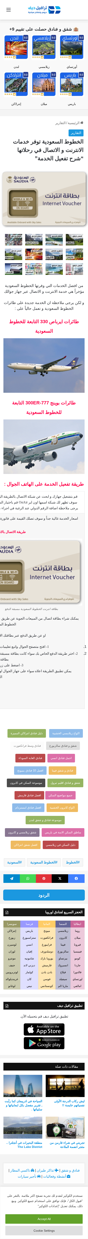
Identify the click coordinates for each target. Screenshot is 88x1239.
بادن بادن (46, 972)
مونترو (12, 958)
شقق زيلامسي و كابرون (22, 832)
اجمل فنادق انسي (61, 758)
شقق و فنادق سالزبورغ (63, 745)
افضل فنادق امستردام (28, 807)
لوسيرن (11, 944)
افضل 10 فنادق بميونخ (30, 770)
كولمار (29, 972)
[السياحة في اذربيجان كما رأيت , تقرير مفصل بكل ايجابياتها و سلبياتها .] (22, 1086)
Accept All (44, 1219)
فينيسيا (77, 951)
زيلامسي (44, 67)
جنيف (12, 965)
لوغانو (11, 986)
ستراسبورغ (29, 937)
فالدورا (77, 972)
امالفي (77, 986)
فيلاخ (63, 972)
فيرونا (77, 944)
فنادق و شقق (70, 1170)
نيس (29, 986)
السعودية (13, 862)
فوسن (46, 979)
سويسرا (12, 924)
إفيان (29, 951)
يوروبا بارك (46, 958)
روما (77, 930)
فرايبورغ (47, 944)
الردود (44, 895)
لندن (16, 67)
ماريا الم (63, 986)
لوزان (12, 951)
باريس (72, 104)
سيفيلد (63, 979)
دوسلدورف (47, 951)
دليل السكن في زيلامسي (60, 844)
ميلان (44, 104)
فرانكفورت (46, 937)
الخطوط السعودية (43, 862)
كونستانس (47, 986)
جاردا (78, 965)
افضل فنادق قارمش (29, 795)
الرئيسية (74, 123)
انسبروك (63, 965)
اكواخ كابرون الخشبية (62, 807)
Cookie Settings (44, 1230)
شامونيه (29, 958)
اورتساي (77, 979)
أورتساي (72, 67)
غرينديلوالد (12, 979)
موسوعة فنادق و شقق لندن (45, 820)
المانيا (46, 924)
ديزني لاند (29, 965)
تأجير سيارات (27, 1176)
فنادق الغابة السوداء (30, 758)
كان (29, 979)
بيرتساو (63, 958)
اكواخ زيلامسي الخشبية (66, 733)
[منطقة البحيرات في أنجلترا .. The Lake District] (22, 1128)
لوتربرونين (12, 972)
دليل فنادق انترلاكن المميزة (27, 733)
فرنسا (29, 924)
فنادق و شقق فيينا (62, 770)
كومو (77, 958)
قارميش (46, 965)
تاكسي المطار (20, 1170)
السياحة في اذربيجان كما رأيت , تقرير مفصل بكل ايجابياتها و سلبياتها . (23, 1105)
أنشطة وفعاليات (55, 1176)
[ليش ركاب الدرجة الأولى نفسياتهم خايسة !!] (65, 1086)
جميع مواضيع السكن (60, 795)
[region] (44, 1213)
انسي (29, 944)
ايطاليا (77, 924)
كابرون (63, 937)
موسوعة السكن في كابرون (26, 782)
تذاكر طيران (46, 1170)
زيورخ (12, 937)
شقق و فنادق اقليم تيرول (65, 782)
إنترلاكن (16, 104)
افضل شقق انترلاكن (25, 844)
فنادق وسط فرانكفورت (27, 745)
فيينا (63, 944)
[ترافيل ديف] (44, 9)
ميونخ (47, 930)
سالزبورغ (63, 951)
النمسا (63, 924)
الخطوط (72, 862)
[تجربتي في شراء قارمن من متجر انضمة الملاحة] (65, 1128)
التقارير (60, 123)
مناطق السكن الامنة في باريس (63, 832)
